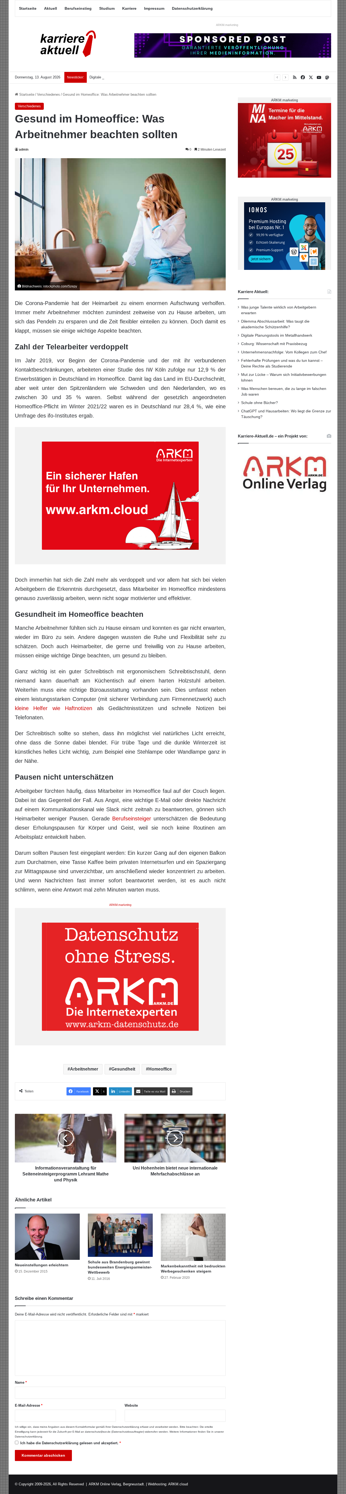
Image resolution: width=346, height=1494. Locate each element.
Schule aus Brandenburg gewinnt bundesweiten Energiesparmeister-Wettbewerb (120, 1267)
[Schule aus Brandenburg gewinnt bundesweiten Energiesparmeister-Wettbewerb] (120, 1235)
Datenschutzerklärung (192, 8)
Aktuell (50, 8)
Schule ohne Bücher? (259, 403)
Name (21, 1382)
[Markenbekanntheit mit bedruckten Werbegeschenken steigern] (193, 1237)
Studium (107, 8)
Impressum (154, 8)
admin (23, 149)
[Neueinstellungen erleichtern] (47, 1237)
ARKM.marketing (227, 24)
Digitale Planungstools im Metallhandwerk (122, 77)
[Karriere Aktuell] (65, 44)
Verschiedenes (48, 94)
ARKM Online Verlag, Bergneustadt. (117, 1484)
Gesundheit (123, 1069)
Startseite (27, 8)
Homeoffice (160, 1069)
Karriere (129, 8)
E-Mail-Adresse (28, 1405)
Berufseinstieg (78, 8)
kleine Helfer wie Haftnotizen (53, 708)
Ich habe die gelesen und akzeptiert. (70, 1443)
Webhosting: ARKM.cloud (168, 1484)
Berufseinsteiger (131, 818)
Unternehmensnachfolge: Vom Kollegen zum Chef (284, 352)
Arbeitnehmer (84, 1069)
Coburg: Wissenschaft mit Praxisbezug (274, 344)
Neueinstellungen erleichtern (41, 1265)
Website (131, 1405)
